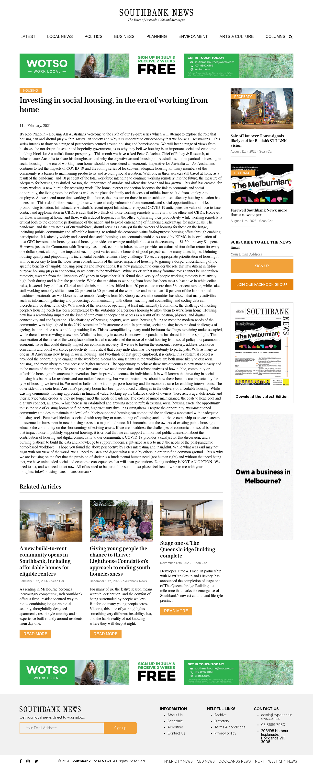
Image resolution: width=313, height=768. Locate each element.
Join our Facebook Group (262, 284)
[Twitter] (36, 761)
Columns (275, 36)
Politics (93, 36)
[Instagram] (28, 761)
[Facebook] (21, 761)
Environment (193, 36)
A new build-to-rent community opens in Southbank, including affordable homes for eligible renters (45, 561)
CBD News (206, 761)
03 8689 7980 (273, 725)
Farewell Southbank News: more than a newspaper (259, 212)
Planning (156, 36)
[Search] (289, 36)
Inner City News (178, 761)
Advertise (175, 727)
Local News (60, 36)
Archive (220, 715)
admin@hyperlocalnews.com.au (276, 717)
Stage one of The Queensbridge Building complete (187, 549)
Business (124, 36)
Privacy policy (225, 733)
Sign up (262, 266)
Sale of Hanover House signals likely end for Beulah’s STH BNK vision (259, 140)
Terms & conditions (230, 727)
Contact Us (176, 733)
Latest (28, 36)
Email (235, 247)
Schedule (175, 721)
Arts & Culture (237, 36)
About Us (175, 715)
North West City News (276, 761)
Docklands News (235, 761)
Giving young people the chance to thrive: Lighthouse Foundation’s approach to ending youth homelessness (120, 561)
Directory (221, 721)
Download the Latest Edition (262, 396)
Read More (35, 634)
